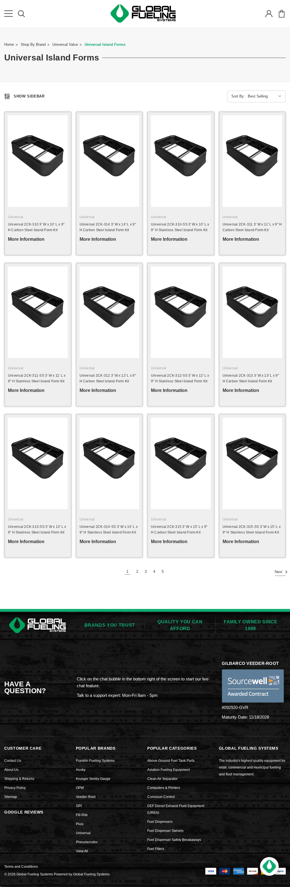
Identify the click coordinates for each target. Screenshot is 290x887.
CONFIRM (214, 491)
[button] (269, 866)
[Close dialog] (267, 369)
